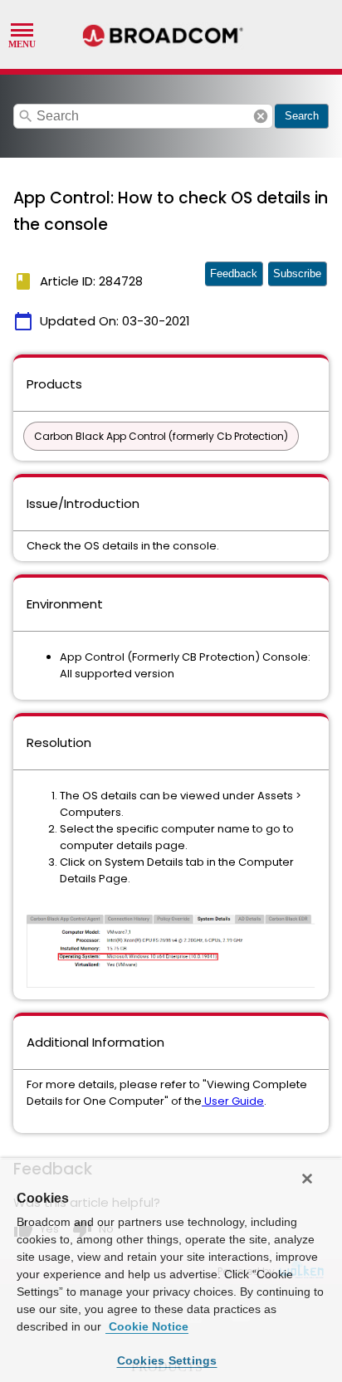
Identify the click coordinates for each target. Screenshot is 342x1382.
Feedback (233, 273)
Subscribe (297, 273)
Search (302, 116)
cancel (260, 116)
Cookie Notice (146, 1326)
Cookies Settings (167, 1360)
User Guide (233, 1101)
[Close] (307, 1179)
